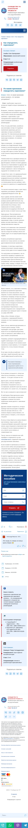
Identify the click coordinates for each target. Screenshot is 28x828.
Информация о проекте (14, 799)
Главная (3, 36)
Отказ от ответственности (7, 752)
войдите (20, 554)
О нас (14, 796)
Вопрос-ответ (10, 36)
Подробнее (10, 68)
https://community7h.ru (8, 738)
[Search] (25, 815)
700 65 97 (12, 708)
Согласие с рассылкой (6, 749)
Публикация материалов (6, 763)
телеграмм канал (6, 439)
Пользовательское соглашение (8, 756)
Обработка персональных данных (8, 760)
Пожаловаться (20, 526)
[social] (8, 25)
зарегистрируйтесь (7, 556)
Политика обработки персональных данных (11, 745)
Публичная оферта (5, 771)
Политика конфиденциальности (8, 767)
